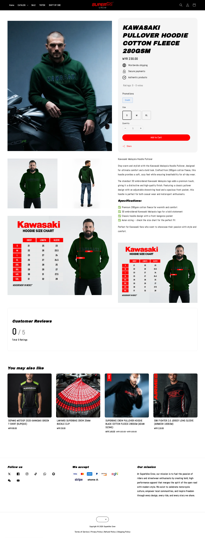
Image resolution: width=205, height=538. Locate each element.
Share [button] (129, 146)
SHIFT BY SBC (55, 5)
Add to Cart (156, 137)
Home (11, 5)
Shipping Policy (123, 532)
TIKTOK (42, 5)
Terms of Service (82, 532)
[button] (181, 5)
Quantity (125, 123)
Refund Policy (110, 532)
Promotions (128, 93)
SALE (33, 5)
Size (124, 107)
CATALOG (21, 5)
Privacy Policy (96, 532)
